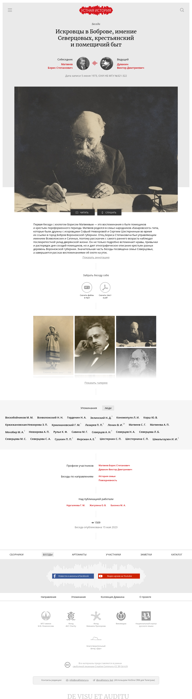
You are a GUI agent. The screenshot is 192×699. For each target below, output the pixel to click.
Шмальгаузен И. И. (165, 439)
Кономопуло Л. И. (127, 417)
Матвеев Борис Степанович (114, 465)
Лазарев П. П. (94, 425)
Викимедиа (121, 623)
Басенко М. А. (118, 505)
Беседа (96, 24)
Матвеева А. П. (159, 424)
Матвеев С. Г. (137, 424)
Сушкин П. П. (63, 439)
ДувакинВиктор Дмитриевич (130, 66)
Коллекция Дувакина (112, 596)
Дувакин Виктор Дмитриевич (115, 469)
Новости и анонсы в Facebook (73, 576)
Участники (113, 554)
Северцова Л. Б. (149, 432)
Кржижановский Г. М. (66, 425)
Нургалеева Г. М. (75, 505)
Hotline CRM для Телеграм (141, 680)
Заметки (146, 554)
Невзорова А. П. (39, 432)
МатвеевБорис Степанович (60, 66)
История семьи (107, 476)
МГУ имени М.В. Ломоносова (46, 624)
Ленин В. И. (115, 425)
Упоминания (78, 596)
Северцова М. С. (15, 439)
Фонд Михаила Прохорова (96, 624)
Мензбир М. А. (14, 432)
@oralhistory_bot (104, 680)
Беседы (48, 554)
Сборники (17, 554)
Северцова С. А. (40, 439)
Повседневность (108, 480)
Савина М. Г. (80, 432)
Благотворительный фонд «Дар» (96, 647)
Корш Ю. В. (150, 417)
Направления (48, 596)
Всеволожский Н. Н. (50, 417)
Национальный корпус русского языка (146, 624)
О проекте (145, 596)
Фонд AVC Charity (71, 624)
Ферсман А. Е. (86, 439)
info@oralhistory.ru (79, 680)
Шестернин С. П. (110, 439)
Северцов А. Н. (101, 432)
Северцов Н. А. (125, 432)
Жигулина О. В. (98, 505)
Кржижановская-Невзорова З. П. (26, 424)
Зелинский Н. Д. (100, 418)
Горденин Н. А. (76, 417)
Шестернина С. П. (137, 439)
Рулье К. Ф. (60, 432)
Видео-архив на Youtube (119, 576)
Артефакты (79, 554)
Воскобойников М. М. (19, 417)
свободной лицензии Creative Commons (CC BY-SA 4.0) (100, 666)
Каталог (176, 554)
